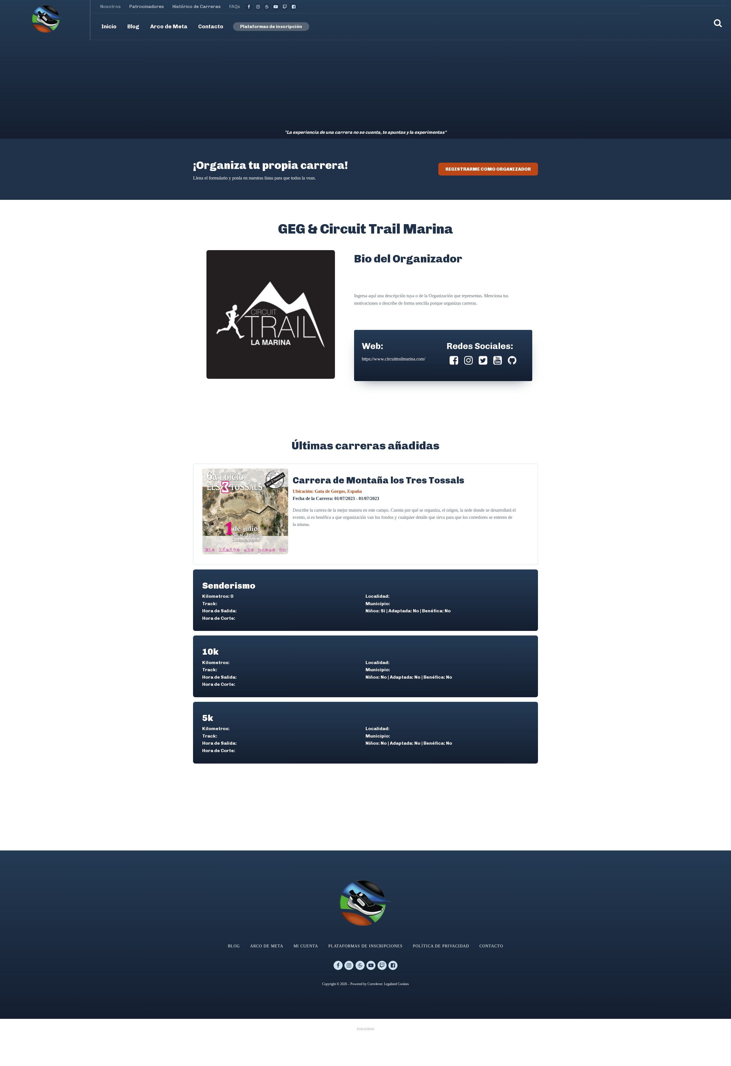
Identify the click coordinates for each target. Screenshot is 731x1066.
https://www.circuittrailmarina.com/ (393, 358)
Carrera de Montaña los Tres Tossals (378, 480)
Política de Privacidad (441, 946)
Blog (234, 946)
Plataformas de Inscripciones (365, 946)
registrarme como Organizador (488, 169)
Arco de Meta (266, 946)
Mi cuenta (306, 946)
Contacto (491, 946)
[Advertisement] (365, 83)
